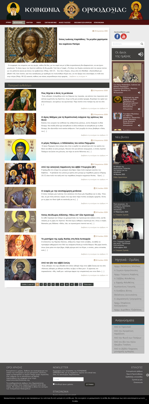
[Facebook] (117, 36)
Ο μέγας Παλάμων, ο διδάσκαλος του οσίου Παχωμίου (68, 143)
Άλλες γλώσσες (64, 22)
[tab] (128, 266)
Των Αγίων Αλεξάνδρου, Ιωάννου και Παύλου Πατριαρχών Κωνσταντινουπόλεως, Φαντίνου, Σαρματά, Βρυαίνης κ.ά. (126, 87)
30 (72, 284)
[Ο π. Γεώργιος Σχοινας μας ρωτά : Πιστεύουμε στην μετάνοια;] (128, 229)
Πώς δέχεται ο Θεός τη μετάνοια (57, 93)
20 (67, 284)
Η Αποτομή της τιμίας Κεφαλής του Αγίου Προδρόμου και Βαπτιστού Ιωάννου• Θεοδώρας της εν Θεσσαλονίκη (131, 102)
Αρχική (8, 22)
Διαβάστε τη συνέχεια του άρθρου (93, 108)
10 (62, 284)
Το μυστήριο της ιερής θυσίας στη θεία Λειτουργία (65, 239)
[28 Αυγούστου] (117, 116)
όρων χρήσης (68, 384)
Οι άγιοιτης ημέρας (122, 54)
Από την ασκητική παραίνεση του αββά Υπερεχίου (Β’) (68, 167)
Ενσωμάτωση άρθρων (83, 22)
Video (38, 22)
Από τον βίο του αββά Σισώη (55, 263)
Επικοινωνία (99, 22)
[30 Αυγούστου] (127, 72)
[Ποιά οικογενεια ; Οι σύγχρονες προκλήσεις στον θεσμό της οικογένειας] (128, 191)
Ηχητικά (29, 22)
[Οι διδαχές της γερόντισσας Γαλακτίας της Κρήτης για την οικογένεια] (128, 154)
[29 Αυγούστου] (117, 99)
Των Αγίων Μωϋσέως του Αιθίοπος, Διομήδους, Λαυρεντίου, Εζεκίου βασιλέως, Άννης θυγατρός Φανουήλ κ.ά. (131, 118)
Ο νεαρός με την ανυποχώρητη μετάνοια (61, 191)
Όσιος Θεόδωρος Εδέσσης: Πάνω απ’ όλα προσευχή (67, 215)
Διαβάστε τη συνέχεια (77, 76)
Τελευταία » (88, 284)
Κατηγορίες (18, 22)
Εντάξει (75, 401)
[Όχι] (146, 399)
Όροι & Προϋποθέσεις (135, 374)
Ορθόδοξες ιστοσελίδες (134, 377)
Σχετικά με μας (51, 22)
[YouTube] (124, 36)
